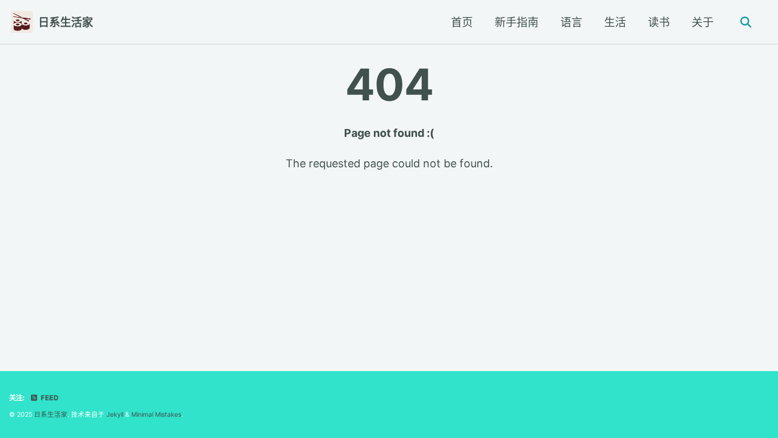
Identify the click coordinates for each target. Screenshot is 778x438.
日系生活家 (65, 22)
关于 (703, 22)
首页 (462, 22)
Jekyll (114, 415)
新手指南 (517, 22)
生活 (615, 22)
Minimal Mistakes (156, 415)
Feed (48, 398)
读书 (659, 22)
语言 (571, 22)
